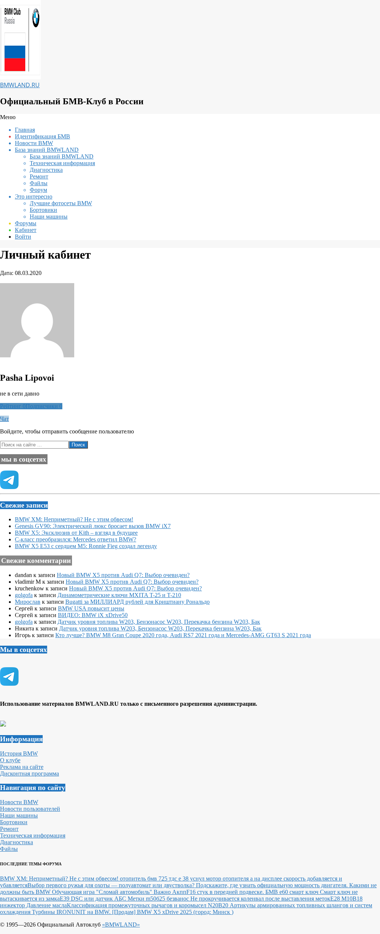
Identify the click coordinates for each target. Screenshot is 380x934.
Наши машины (19, 815)
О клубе (10, 760)
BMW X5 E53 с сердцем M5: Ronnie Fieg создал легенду (86, 546)
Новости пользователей (30, 809)
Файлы (9, 849)
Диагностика (16, 842)
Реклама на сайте (21, 767)
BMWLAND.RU (20, 85)
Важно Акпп (170, 892)
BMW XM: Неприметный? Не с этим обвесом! (74, 519)
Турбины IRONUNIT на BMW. (72, 912)
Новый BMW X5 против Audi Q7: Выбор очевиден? (123, 575)
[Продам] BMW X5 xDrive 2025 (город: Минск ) (172, 912)
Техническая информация (32, 835)
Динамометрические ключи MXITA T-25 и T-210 (119, 595)
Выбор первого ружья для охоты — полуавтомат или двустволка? (111, 885)
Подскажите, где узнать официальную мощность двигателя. (272, 885)
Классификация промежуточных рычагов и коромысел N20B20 (148, 905)
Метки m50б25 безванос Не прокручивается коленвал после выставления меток (229, 898)
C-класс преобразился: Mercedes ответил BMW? (75, 539)
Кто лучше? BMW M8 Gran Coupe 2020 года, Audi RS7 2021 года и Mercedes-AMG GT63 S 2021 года (183, 635)
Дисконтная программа (29, 773)
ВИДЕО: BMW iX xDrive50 (93, 615)
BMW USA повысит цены (91, 608)
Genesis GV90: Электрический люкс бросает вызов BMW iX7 (93, 526)
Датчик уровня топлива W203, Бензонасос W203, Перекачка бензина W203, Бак (159, 622)
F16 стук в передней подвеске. (225, 892)
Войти (23, 236)
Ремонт (9, 829)
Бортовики (13, 822)
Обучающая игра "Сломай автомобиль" (103, 892)
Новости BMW (19, 802)
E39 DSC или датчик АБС (94, 898)
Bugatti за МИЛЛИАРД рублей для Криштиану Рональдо (137, 602)
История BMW (19, 753)
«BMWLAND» (121, 924)
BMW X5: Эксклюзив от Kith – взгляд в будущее (76, 533)
